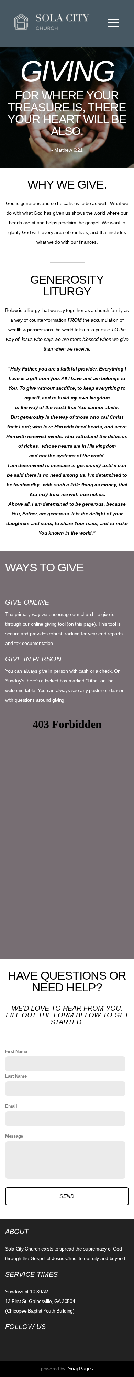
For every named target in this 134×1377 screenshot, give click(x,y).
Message (14, 1136)
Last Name (15, 1076)
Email (11, 1106)
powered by (67, 1368)
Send (66, 1196)
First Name (16, 1051)
